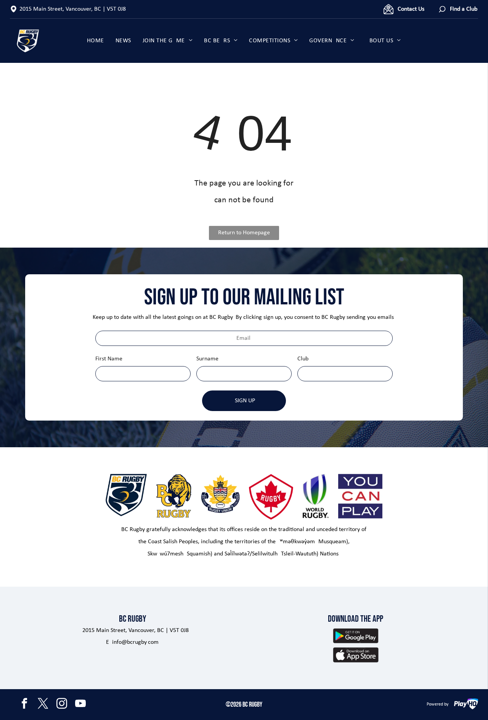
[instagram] (61, 704)
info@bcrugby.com (135, 642)
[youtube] (80, 704)
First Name (108, 359)
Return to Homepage (244, 233)
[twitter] (43, 704)
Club (302, 359)
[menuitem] (95, 41)
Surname (207, 359)
